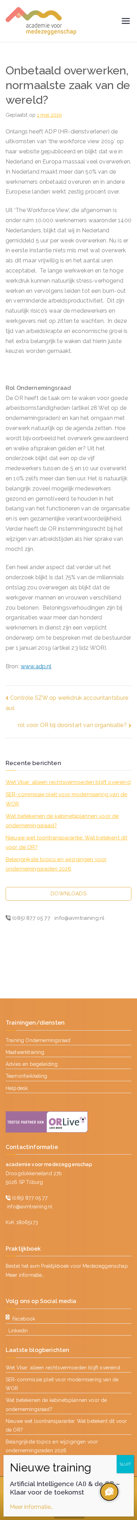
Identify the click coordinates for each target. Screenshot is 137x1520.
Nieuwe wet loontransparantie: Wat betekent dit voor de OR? (66, 842)
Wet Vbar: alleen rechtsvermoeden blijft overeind (68, 782)
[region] (109, 1492)
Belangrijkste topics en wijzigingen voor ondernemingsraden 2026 (56, 864)
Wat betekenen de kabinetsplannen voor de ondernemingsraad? (62, 821)
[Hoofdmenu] (125, 21)
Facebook (23, 1319)
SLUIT (125, 1464)
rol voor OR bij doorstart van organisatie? (72, 725)
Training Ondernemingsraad (38, 1040)
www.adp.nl (36, 666)
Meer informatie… (25, 1275)
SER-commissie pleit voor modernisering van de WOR (66, 799)
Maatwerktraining (25, 1052)
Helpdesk (17, 1088)
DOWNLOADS (68, 893)
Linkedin (18, 1330)
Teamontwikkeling (26, 1076)
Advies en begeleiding (32, 1064)
